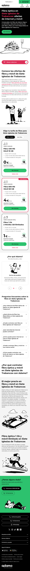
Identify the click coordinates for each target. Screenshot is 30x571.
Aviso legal (19, 556)
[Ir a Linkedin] (20, 529)
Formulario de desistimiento (9, 556)
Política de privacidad (7, 559)
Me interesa (6, 31)
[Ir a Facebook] (18, 529)
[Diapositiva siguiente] (20, 288)
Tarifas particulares (18, 554)
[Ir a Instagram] (12, 529)
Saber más (15, 174)
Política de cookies (17, 559)
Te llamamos (9, 493)
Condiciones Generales (7, 554)
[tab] (10, 137)
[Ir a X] (9, 529)
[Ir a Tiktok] (15, 529)
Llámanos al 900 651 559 (12, 488)
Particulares (9, 1)
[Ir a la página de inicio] (5, 5)
